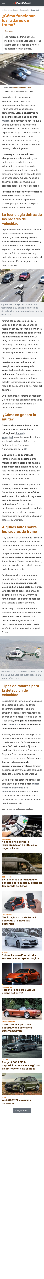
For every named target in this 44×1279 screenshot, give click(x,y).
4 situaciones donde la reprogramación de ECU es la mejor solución (19, 845)
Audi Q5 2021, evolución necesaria (16, 1102)
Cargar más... (22, 1110)
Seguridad (35, 10)
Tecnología (24, 10)
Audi (4, 1097)
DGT (25, 449)
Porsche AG (7, 987)
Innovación (7, 915)
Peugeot (6, 1060)
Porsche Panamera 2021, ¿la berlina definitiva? (18, 991)
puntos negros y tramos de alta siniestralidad (20, 787)
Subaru (5, 952)
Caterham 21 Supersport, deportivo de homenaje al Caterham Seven (17, 1027)
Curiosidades (7, 839)
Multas (4, 10)
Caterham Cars (8, 1022)
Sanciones (13, 10)
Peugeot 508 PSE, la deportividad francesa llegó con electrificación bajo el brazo (21, 1065)
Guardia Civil (15, 724)
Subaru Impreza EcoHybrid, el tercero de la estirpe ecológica (20, 957)
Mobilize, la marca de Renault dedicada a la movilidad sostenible (19, 920)
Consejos (6, 877)
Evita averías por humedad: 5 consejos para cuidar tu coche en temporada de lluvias (22, 882)
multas (5, 120)
